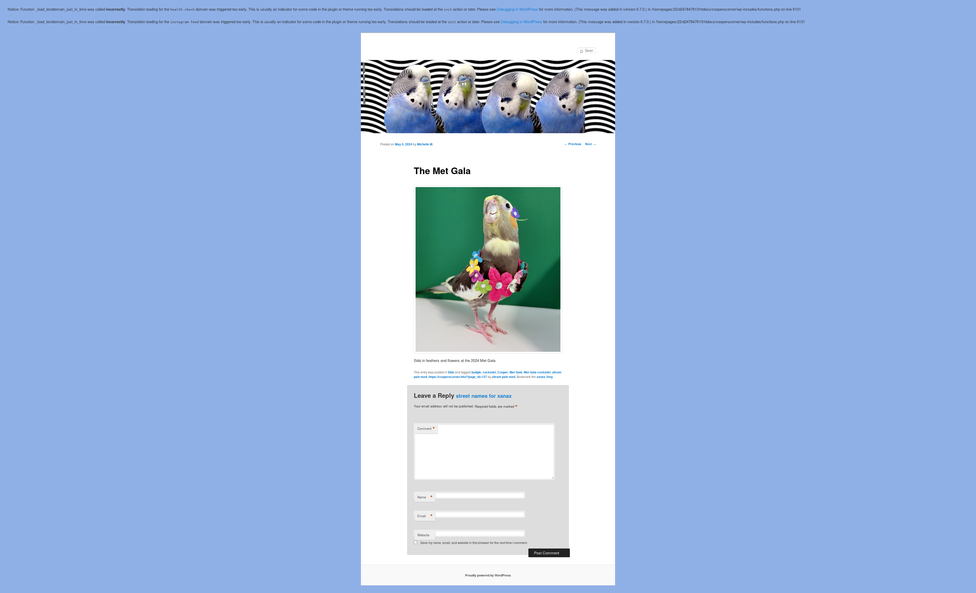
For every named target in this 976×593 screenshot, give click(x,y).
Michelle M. (425, 144)
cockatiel (489, 372)
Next (590, 144)
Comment (426, 428)
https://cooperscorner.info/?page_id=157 (458, 376)
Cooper (502, 372)
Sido (451, 372)
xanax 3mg (545, 376)
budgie (476, 372)
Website (423, 535)
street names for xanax (484, 395)
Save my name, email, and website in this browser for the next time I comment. (474, 542)
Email (425, 516)
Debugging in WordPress (517, 9)
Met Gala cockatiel (537, 372)
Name (425, 497)
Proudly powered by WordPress (488, 575)
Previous (573, 144)
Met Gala (516, 372)
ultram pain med (503, 376)
